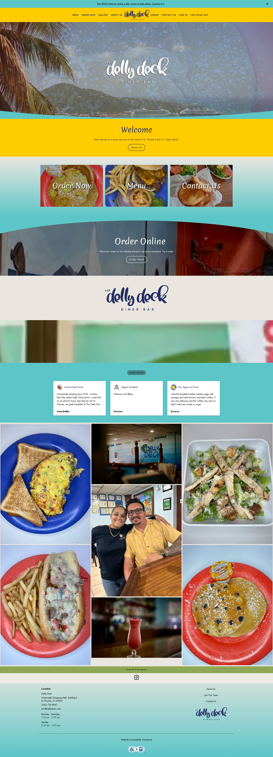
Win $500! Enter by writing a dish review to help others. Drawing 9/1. (131, 3)
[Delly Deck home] (136, 15)
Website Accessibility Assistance (136, 739)
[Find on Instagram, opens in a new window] (136, 678)
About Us (116, 15)
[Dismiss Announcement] (267, 3)
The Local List (199, 15)
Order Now (88, 15)
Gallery (103, 15)
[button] (136, 372)
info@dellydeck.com (51, 708)
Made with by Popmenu (74, 669)
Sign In (183, 15)
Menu (75, 15)
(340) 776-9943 (49, 704)
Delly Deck (211, 713)
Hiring (155, 15)
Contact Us (169, 15)
